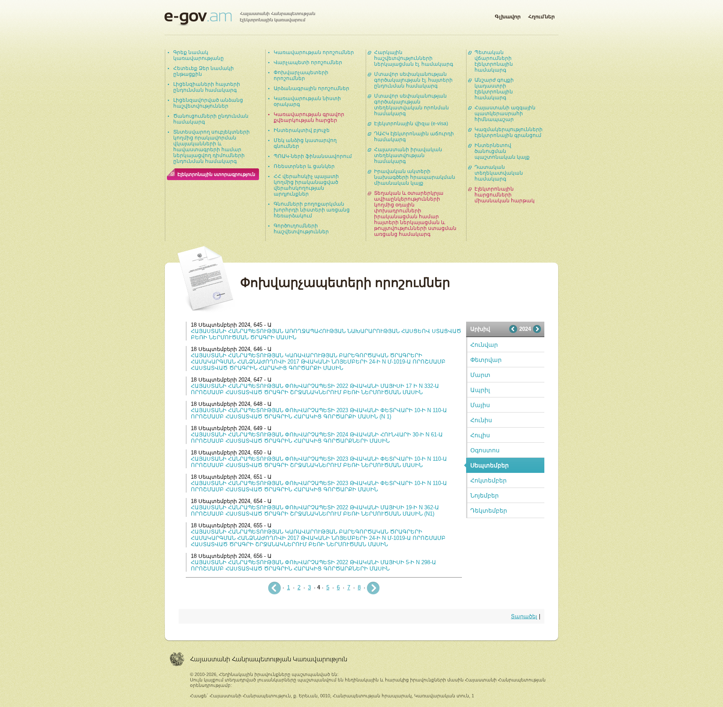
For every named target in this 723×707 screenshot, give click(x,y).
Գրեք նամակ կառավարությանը (198, 55)
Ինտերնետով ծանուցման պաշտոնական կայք (502, 151)
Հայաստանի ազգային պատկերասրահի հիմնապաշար (505, 113)
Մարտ (480, 375)
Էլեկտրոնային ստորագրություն (216, 174)
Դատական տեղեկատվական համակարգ (498, 173)
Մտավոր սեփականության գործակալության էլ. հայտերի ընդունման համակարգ (413, 80)
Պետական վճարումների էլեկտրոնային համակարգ (493, 61)
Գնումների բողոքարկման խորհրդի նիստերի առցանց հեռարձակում (312, 210)
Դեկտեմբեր (488, 510)
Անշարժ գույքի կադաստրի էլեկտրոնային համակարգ (494, 89)
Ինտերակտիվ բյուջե (302, 130)
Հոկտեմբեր (488, 480)
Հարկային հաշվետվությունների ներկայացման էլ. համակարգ (413, 58)
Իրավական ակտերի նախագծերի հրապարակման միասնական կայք (414, 177)
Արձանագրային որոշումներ (311, 88)
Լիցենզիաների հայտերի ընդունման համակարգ (206, 87)
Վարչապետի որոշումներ (308, 62)
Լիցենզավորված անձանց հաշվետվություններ (208, 103)
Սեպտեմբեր (489, 465)
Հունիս (481, 420)
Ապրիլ (480, 390)
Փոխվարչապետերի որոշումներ (301, 75)
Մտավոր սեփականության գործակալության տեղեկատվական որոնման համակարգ (411, 104)
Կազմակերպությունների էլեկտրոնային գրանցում (508, 132)
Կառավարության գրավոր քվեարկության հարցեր (309, 117)
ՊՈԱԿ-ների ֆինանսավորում (313, 156)
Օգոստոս (485, 450)
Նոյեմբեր (484, 495)
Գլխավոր (507, 15)
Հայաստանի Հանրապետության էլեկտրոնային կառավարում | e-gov (239, 19)
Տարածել (524, 616)
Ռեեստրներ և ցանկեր (304, 166)
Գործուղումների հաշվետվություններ (301, 229)
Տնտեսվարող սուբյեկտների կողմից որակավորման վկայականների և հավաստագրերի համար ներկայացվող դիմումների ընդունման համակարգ (211, 146)
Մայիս (480, 405)
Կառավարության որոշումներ (314, 52)
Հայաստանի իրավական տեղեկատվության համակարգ (408, 155)
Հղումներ (541, 15)
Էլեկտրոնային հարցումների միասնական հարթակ (504, 195)
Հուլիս (480, 435)
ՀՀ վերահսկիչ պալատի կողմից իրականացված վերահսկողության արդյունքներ (306, 185)
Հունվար (484, 344)
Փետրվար (486, 359)
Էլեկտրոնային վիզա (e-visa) (411, 123)
